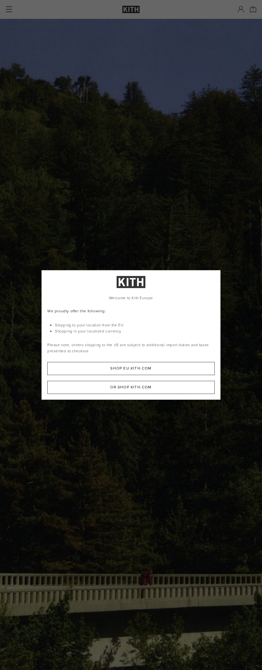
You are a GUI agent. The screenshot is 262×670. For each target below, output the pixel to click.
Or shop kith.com (130, 387)
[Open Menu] (9, 9)
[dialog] (131, 335)
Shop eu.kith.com (130, 368)
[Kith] (131, 9)
